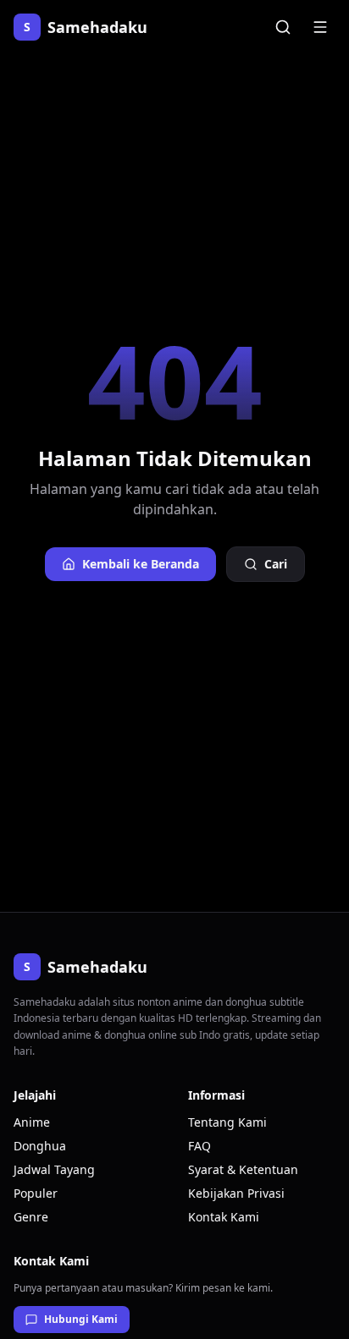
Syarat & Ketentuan (243, 1169)
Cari (275, 564)
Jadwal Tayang (54, 1169)
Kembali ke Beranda (140, 564)
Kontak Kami (223, 1217)
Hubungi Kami (81, 1319)
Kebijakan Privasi (236, 1193)
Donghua (40, 1146)
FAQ (199, 1146)
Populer (36, 1193)
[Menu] (320, 27)
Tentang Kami (227, 1122)
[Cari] (283, 27)
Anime (32, 1122)
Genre (31, 1217)
